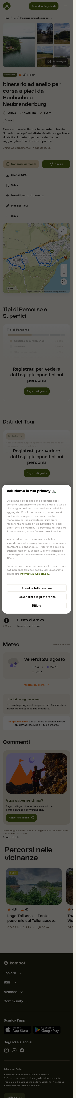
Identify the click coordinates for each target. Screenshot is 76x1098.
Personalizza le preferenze (37, 597)
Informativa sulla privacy (34, 573)
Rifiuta (36, 605)
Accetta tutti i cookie (37, 588)
